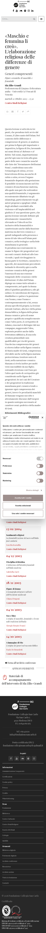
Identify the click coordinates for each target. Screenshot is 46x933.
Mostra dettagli (32, 490)
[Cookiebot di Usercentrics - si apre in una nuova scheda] (29, 417)
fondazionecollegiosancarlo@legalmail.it (23, 745)
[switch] (40, 466)
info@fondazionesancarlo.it (23, 734)
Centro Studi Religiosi (10, 824)
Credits (5, 793)
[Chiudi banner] (42, 417)
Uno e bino (11, 616)
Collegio (5, 835)
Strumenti (6, 846)
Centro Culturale (8, 819)
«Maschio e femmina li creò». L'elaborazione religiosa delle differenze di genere (20, 51)
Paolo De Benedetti (14, 649)
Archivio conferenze (9, 861)
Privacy (5, 787)
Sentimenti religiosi (15, 535)
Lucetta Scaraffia (13, 545)
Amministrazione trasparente (13, 771)
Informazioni (7, 767)
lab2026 (5, 841)
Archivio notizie (8, 872)
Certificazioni (7, 776)
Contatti (5, 883)
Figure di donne (13, 589)
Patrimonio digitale (9, 855)
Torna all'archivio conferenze (21, 662)
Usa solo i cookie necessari (23, 513)
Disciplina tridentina (15, 562)
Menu (4, 804)
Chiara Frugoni (12, 598)
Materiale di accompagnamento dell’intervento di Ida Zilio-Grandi (22, 679)
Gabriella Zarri (12, 572)
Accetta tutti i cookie (23, 498)
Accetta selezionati (23, 506)
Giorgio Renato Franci (15, 625)
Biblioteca (6, 813)
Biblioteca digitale (9, 850)
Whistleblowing (8, 798)
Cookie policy (7, 782)
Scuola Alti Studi (8, 830)
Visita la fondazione (9, 877)
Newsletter (6, 866)
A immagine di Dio (14, 642)
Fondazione (6, 808)
